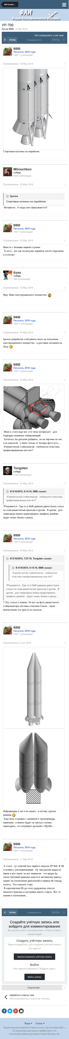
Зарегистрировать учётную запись (34, 956)
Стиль (39, 1023)
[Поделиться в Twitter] (9, 1010)
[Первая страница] (5, 39)
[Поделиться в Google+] (15, 1010)
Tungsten (38, 558)
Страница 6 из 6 (34, 39)
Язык (27, 1023)
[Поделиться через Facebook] (4, 1010)
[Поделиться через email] (21, 1010)
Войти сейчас (34, 976)
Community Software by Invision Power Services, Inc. (34, 1033)
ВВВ (35, 491)
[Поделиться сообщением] (64, 63)
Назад (12, 40)
